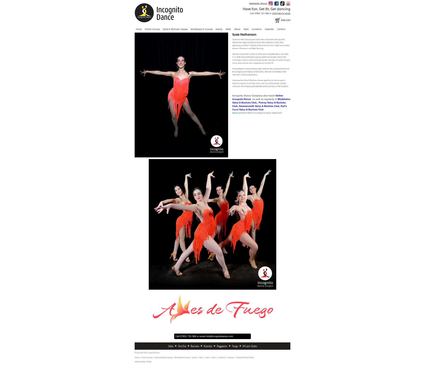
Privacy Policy (248, 357)
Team (246, 29)
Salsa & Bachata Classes (175, 29)
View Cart (285, 19)
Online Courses (152, 29)
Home (139, 29)
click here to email (281, 13)
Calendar (269, 29)
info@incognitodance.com (219, 336)
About (237, 29)
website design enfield (143, 362)
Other (228, 29)
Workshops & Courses (202, 29)
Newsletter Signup (258, 3)
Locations (257, 29)
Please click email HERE (242, 113)
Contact (281, 29)
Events (219, 29)
